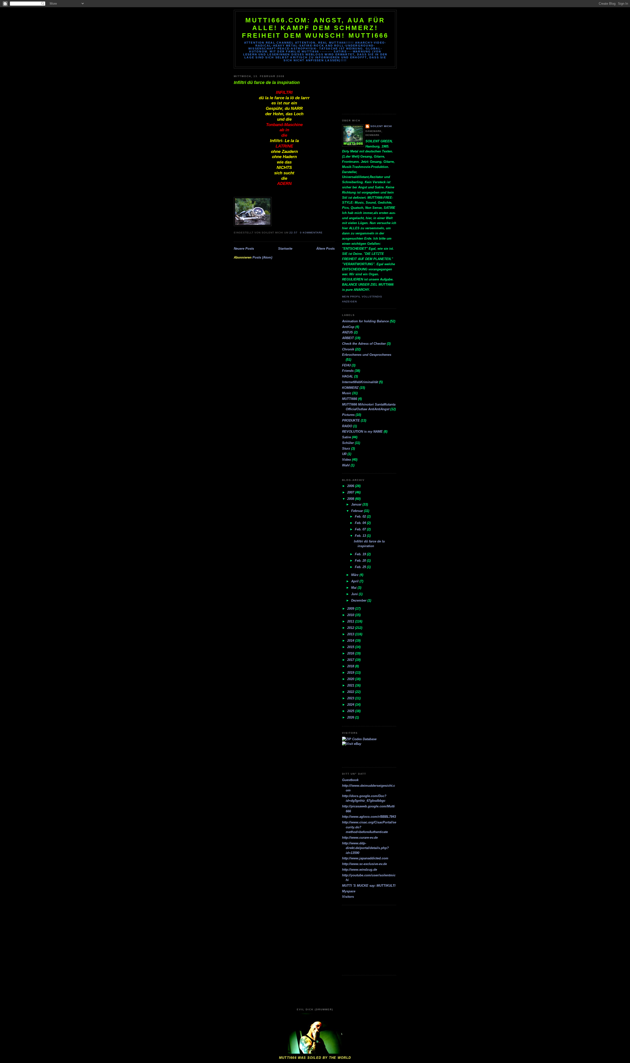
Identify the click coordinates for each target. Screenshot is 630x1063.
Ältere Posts (325, 248)
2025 (351, 711)
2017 (351, 660)
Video (346, 459)
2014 (351, 640)
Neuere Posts (244, 248)
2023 (351, 698)
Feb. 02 (361, 516)
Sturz (346, 448)
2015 (351, 647)
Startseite (285, 248)
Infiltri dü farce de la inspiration (267, 82)
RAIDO (347, 426)
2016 (351, 653)
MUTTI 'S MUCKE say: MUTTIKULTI (368, 885)
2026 (351, 717)
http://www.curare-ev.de (360, 837)
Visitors (348, 897)
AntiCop (348, 327)
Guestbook (350, 780)
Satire (346, 437)
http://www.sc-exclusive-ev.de (364, 864)
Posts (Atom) (262, 257)
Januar (356, 504)
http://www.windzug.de (359, 869)
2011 (351, 621)
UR (344, 454)
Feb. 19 (361, 554)
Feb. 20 (361, 560)
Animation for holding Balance (365, 321)
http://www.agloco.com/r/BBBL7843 (369, 816)
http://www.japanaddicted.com (365, 858)
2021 (351, 685)
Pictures (348, 415)
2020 (351, 679)
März (355, 575)
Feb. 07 (361, 529)
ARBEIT (348, 338)
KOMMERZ (350, 388)
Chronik (348, 349)
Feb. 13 (361, 536)
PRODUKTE (351, 420)
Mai (354, 587)
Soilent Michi (381, 126)
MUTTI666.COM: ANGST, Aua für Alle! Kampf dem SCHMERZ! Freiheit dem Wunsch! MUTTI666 (315, 27)
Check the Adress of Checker (364, 343)
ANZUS (347, 332)
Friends (348, 371)
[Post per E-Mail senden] (324, 232)
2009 (351, 608)
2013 (351, 634)
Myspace (348, 891)
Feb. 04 (361, 523)
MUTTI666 (349, 399)
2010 (351, 615)
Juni (355, 594)
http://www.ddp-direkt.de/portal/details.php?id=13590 (365, 848)
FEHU (346, 365)
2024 (351, 704)
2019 (351, 672)
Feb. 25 (361, 567)
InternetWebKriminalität (360, 382)
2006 (351, 486)
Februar (357, 511)
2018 (351, 666)
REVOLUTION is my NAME (362, 431)
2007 (351, 492)
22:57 (293, 232)
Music (346, 393)
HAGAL (347, 376)
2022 (351, 692)
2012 (351, 628)
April (355, 581)
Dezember (359, 600)
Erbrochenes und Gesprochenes (366, 355)
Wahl (346, 465)
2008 (351, 499)
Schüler (348, 443)
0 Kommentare (311, 232)
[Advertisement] (364, 89)
